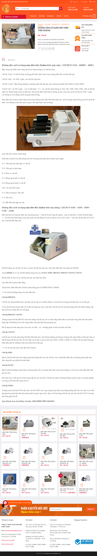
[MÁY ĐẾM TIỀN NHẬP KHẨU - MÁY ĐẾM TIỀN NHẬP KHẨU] (6, 8)
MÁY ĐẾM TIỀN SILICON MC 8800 (67, 435)
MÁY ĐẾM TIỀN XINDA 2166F (86, 435)
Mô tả (3, 60)
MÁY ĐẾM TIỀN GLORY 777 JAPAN (86, 462)
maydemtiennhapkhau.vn (52, 553)
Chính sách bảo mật (7, 544)
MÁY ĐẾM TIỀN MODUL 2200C (29, 435)
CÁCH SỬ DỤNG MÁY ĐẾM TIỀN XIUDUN (53, 42)
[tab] (3, 60)
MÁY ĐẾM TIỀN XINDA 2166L (47, 490)
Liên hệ (66, 16)
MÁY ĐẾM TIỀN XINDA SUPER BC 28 (86, 490)
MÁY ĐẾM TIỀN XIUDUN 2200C (29, 490)
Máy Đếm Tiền (56, 24)
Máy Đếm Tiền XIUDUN (58, 39)
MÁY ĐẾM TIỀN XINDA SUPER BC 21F (9, 462)
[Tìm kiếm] (60, 8)
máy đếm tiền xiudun (64, 44)
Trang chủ (33, 16)
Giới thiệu (42, 16)
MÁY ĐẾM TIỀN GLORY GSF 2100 (67, 490)
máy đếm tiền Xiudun (36, 65)
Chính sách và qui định (8, 540)
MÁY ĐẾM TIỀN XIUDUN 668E (9, 433)
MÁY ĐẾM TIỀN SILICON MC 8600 (48, 432)
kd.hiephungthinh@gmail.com (13, 530)
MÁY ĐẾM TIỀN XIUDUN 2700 (48, 462)
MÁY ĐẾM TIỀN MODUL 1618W (9, 490)
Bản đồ (59, 16)
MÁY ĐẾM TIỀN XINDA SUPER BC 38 (67, 462)
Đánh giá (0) (11, 60)
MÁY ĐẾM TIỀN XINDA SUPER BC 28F (28, 462)
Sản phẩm (50, 16)
